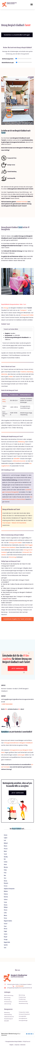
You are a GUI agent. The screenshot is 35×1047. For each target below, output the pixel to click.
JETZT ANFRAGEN (17, 793)
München (4, 374)
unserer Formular (21, 202)
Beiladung (21, 442)
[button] (31, 4)
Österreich (25, 552)
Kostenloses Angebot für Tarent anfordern (18, 619)
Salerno (3, 547)
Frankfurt (24, 372)
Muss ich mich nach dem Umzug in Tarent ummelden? (15, 581)
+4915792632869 (6, 704)
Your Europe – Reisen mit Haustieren (14, 523)
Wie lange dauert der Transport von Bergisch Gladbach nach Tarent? (16, 598)
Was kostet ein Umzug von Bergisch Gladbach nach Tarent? (16, 593)
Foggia (30, 545)
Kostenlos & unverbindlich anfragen (17, 35)
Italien (21, 304)
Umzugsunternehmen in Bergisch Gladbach (18, 743)
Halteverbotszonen (19, 461)
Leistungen (21, 755)
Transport (23, 310)
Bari (26, 545)
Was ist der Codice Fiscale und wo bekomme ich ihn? (17, 585)
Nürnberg (30, 372)
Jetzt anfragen (17, 668)
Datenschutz (23, 1045)
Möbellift (17, 459)
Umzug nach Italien (27, 315)
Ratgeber (11, 1045)
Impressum (17, 1045)
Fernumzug (12, 557)
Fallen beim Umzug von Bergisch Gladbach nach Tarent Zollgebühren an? (17, 589)
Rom (8, 547)
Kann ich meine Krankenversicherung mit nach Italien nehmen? (17, 602)
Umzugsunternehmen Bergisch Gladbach (14, 1041)
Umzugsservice (8, 1009)
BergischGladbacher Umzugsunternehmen (10, 304)
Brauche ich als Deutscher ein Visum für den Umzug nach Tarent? (16, 565)
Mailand (12, 547)
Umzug (5, 308)
